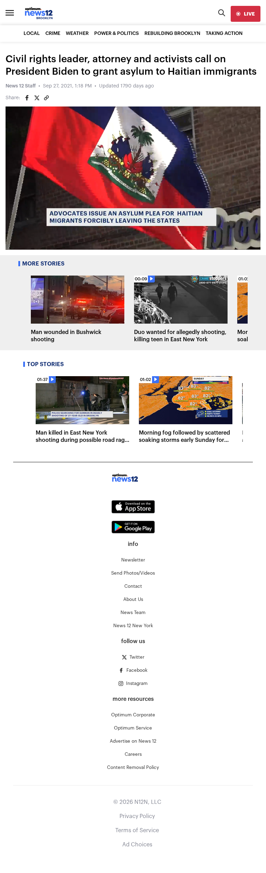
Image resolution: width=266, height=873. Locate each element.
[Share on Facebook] (27, 98)
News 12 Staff (21, 86)
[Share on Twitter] (36, 98)
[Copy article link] (46, 98)
